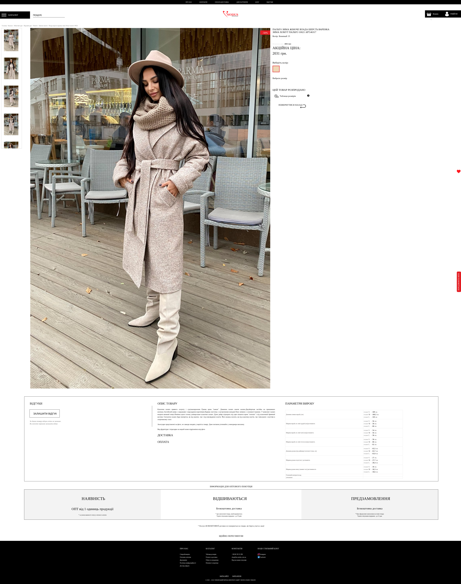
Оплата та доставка (211, 557)
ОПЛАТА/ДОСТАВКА (222, 2)
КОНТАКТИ (203, 2)
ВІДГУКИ (270, 2)
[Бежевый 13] (276, 70)
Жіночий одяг (18, 26)
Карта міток (236, 576)
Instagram (263, 554)
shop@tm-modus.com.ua (239, 557)
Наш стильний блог (268, 549)
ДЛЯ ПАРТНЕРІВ (242, 2)
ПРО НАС (189, 2)
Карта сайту (224, 576)
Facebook (263, 557)
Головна (4, 26)
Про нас (184, 549)
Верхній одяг (28, 26)
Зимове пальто (43, 26)
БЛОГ (257, 2)
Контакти (237, 549)
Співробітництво (185, 554)
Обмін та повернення (212, 560)
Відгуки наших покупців (239, 560)
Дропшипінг (183, 560)
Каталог (10, 26)
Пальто (35, 26)
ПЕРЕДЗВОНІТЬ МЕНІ (459, 281)
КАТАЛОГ (13, 15)
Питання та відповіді (212, 563)
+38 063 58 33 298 (237, 554)
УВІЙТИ (454, 14)
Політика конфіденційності (188, 563)
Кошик (435, 14)
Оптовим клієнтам (185, 557)
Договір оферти (184, 566)
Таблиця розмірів (288, 96)
